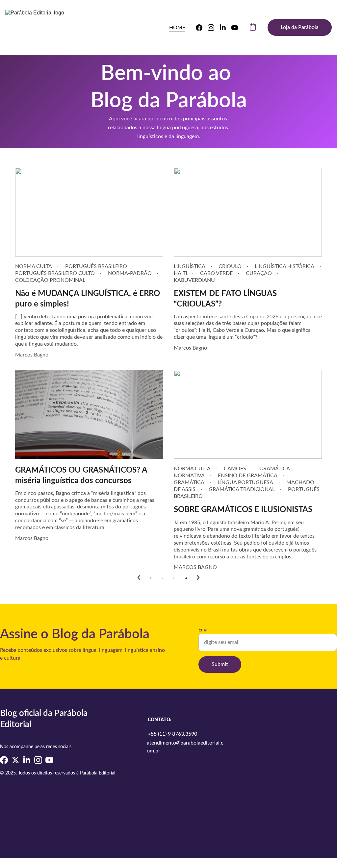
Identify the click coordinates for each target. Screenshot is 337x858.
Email (203, 630)
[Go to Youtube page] (234, 27)
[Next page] (198, 578)
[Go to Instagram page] (214, 27)
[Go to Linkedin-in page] (225, 27)
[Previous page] (139, 578)
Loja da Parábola (300, 27)
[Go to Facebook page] (202, 27)
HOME (177, 27)
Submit (220, 664)
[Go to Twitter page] (15, 760)
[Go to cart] (252, 27)
